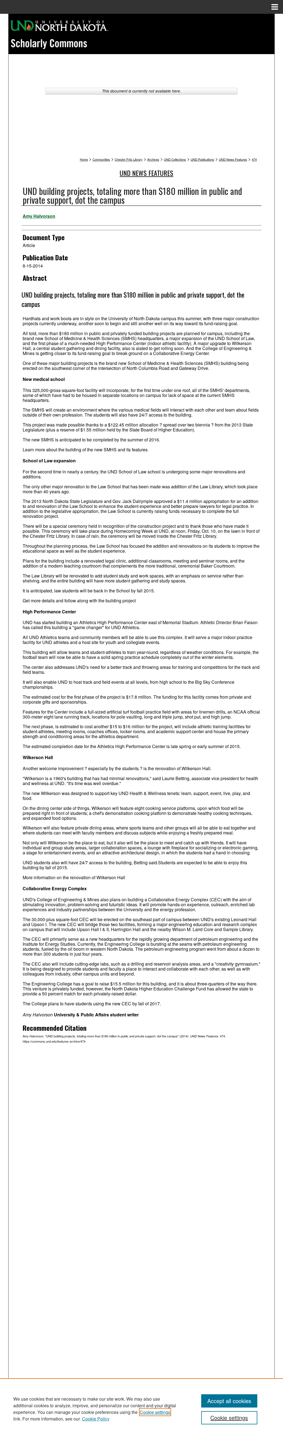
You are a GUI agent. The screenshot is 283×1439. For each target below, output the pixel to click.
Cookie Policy (95, 1419)
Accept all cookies (229, 1401)
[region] (141, 1408)
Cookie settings (155, 1412)
